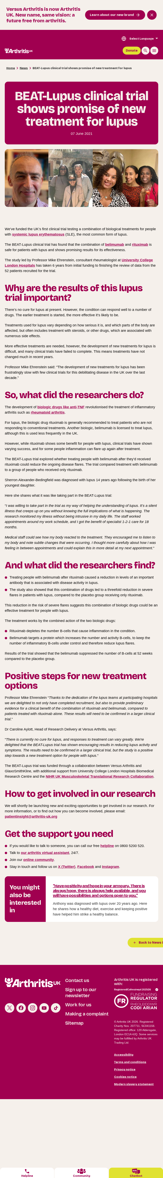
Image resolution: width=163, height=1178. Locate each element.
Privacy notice (124, 1069)
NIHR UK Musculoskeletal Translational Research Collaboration (99, 776)
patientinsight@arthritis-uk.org (31, 817)
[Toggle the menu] (154, 51)
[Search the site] (145, 51)
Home (10, 68)
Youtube (44, 1008)
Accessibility (123, 1055)
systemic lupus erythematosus (38, 234)
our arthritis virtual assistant (45, 853)
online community (38, 860)
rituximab (140, 245)
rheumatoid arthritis (48, 412)
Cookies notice (125, 1077)
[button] (136, 1173)
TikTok (55, 1008)
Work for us (78, 1005)
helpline (107, 846)
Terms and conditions (130, 1062)
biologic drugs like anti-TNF (60, 407)
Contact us (77, 980)
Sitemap (74, 1023)
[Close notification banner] (152, 15)
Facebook (85, 867)
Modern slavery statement (134, 1084)
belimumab (114, 245)
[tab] (27, 1173)
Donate (132, 50)
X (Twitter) (66, 867)
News (24, 68)
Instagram (110, 867)
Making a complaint (86, 1014)
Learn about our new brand (112, 15)
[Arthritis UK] (19, 50)
